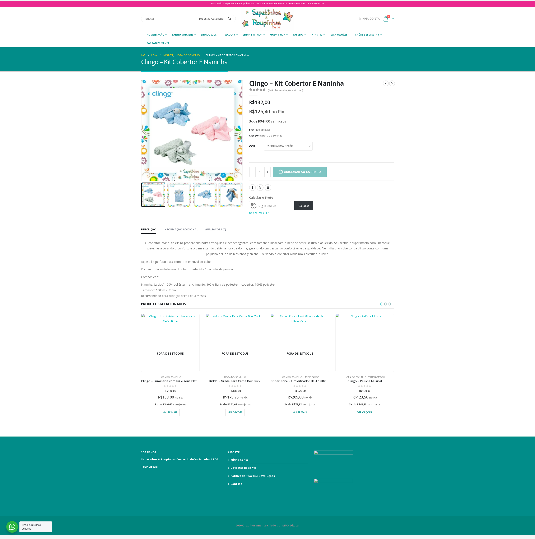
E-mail (268, 187)
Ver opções (235, 412)
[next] (392, 83)
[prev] (386, 83)
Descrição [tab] (148, 229)
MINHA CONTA (369, 18)
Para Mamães (339, 34)
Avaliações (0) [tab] (215, 229)
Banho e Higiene (182, 34)
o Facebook (252, 187)
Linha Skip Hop (252, 34)
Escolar (229, 34)
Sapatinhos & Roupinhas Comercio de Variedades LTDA (180, 459)
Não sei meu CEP (259, 213)
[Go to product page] (365, 343)
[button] (142, 130)
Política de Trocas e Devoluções (253, 476)
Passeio (298, 34)
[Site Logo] (267, 19)
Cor (252, 146)
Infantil (316, 34)
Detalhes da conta (243, 468)
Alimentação (155, 34)
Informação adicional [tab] (181, 229)
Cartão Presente (158, 43)
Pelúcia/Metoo (376, 377)
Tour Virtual (149, 467)
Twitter (260, 187)
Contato (236, 484)
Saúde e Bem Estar (367, 34)
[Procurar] (230, 18)
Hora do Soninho (272, 135)
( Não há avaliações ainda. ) (285, 90)
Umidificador (311, 377)
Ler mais (172, 412)
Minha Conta (239, 459)
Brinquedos (209, 34)
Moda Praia (277, 34)
